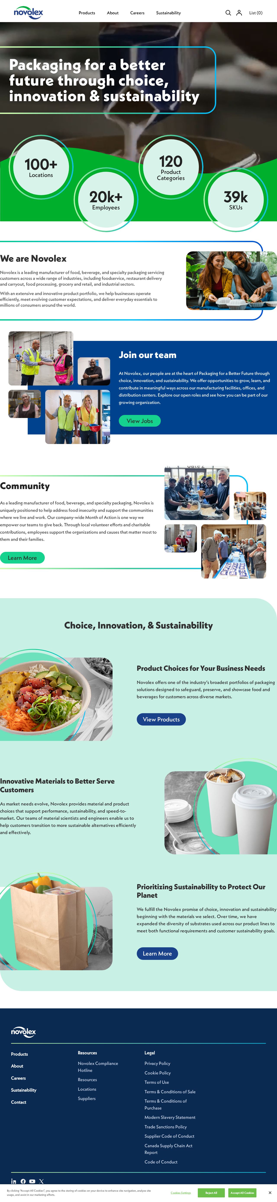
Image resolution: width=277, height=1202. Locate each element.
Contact (18, 1102)
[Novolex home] (23, 1032)
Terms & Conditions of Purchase (166, 1104)
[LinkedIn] (14, 1181)
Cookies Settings (181, 1193)
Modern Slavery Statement (170, 1117)
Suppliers (87, 1098)
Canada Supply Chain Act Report (168, 1149)
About (113, 13)
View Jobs (140, 421)
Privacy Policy (157, 1063)
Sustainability (168, 13)
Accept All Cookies (242, 1193)
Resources (87, 1079)
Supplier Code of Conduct (169, 1136)
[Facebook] (23, 1181)
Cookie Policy (158, 1073)
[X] (41, 1181)
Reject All (211, 1193)
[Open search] (228, 13)
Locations (87, 1089)
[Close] (270, 1192)
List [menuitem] (256, 13)
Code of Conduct (161, 1162)
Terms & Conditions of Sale (170, 1092)
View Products (161, 719)
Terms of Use (157, 1082)
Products (87, 13)
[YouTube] (32, 1181)
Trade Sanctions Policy (166, 1127)
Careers (137, 13)
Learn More (22, 558)
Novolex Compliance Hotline (98, 1066)
